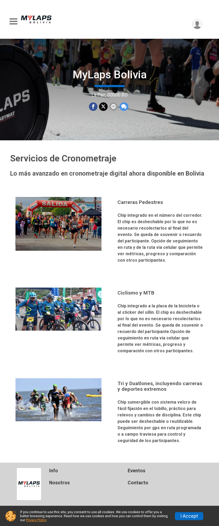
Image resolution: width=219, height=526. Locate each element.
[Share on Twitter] (103, 106)
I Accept (189, 516)
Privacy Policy (36, 520)
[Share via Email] (113, 106)
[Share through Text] (123, 106)
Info (53, 470)
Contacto (138, 482)
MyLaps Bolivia (110, 74)
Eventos (136, 470)
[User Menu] (197, 24)
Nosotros (59, 482)
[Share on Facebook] (93, 106)
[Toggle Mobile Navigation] (13, 21)
